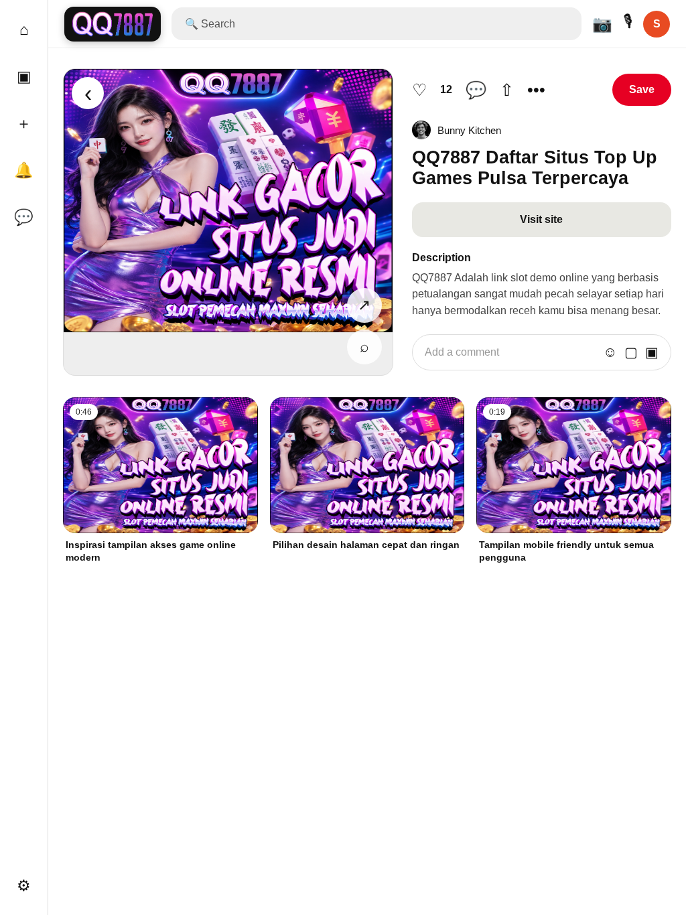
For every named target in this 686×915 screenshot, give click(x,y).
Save (642, 89)
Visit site (541, 219)
